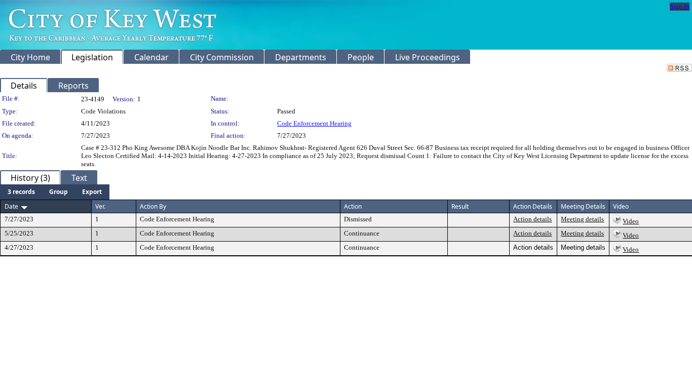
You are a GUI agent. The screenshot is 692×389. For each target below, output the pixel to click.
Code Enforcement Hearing (314, 123)
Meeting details (582, 219)
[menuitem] (21, 192)
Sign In (679, 6)
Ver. (100, 206)
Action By (153, 206)
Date (11, 206)
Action (353, 206)
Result (460, 206)
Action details (532, 219)
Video (631, 221)
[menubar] (54, 192)
